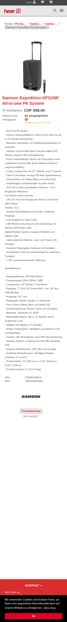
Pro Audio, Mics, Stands (21, 23)
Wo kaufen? (31, 416)
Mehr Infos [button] (50, 607)
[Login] (34, 2)
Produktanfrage (31, 411)
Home (8, 23)
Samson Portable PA (51, 23)
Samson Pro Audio (36, 23)
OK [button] (33, 616)
